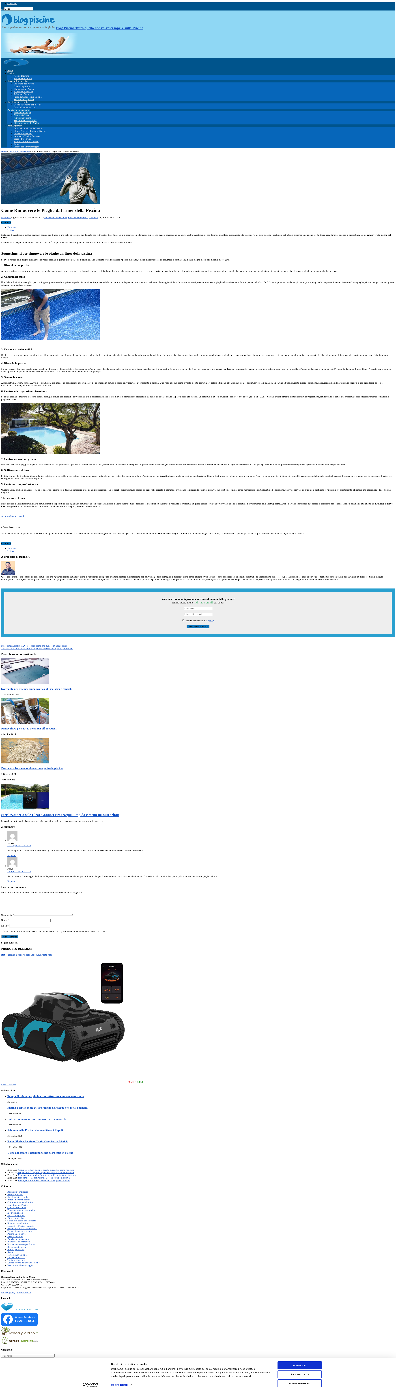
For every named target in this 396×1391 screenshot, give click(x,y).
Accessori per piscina (17, 81)
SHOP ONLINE (8, 1084)
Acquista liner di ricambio (13, 516)
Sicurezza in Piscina (23, 91)
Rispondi (11, 855)
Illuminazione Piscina (24, 89)
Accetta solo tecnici (299, 1383)
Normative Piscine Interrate (27, 136)
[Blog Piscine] (16, 65)
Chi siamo (12, 3)
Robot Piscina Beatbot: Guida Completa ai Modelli (37, 1141)
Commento (7, 915)
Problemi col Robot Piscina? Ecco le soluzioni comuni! (44, 1178)
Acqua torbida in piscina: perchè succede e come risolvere (46, 1170)
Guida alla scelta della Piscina (28, 128)
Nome (5, 920)
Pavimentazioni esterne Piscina (22, 1228)
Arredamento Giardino (18, 102)
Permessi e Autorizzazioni (26, 141)
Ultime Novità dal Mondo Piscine (30, 131)
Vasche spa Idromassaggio (26, 146)
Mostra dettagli (119, 1384)
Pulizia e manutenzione (18, 110)
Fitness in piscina (22, 86)
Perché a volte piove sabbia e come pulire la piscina (32, 768)
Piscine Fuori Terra (23, 78)
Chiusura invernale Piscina (26, 123)
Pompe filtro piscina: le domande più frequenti (29, 728)
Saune (16, 144)
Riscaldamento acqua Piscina (28, 97)
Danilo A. (6, 217)
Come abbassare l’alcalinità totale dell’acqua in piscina (40, 1152)
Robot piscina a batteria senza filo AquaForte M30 (26, 955)
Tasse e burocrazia (22, 139)
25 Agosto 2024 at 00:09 (19, 871)
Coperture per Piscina (24, 83)
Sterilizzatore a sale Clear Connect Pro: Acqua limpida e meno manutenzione (60, 815)
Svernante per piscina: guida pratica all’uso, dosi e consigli (36, 688)
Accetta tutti (299, 1365)
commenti (93, 217)
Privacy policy (8, 1292)
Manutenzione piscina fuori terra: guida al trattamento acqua (47, 1175)
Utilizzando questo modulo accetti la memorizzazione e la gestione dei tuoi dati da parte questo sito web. (55, 931)
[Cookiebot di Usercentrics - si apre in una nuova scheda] (90, 1385)
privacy (211, 621)
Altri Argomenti (15, 125)
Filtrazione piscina (22, 118)
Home (10, 70)
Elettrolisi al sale (21, 115)
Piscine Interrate (21, 76)
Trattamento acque (22, 112)
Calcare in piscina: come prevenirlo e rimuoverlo (36, 1118)
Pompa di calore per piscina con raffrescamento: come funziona (45, 1096)
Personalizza (298, 1374)
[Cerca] (2, 9)
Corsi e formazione (23, 133)
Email (5, 926)
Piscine (10, 73)
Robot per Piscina (22, 94)
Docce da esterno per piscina (27, 104)
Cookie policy (24, 1292)
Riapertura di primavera (25, 120)
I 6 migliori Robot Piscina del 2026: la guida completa (44, 1180)
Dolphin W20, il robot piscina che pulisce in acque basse (34, 646)
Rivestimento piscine (24, 99)
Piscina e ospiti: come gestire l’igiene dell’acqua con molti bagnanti (47, 1107)
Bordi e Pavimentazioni (25, 107)
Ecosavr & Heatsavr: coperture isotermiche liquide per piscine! (37, 648)
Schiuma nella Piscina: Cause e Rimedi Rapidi (35, 1130)
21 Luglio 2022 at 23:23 (19, 845)
